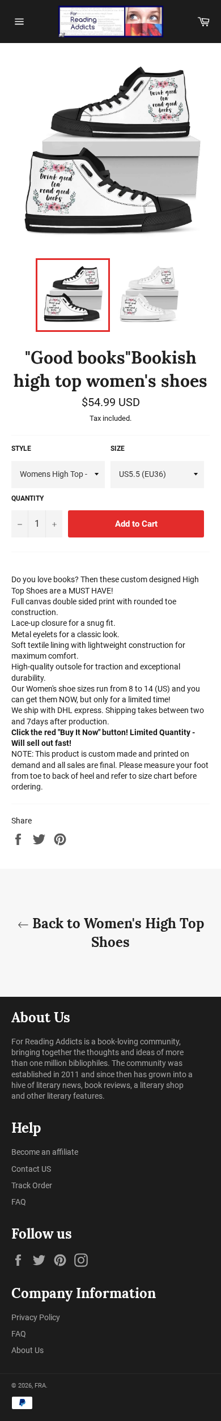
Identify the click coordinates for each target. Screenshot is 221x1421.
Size (117, 449)
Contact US (31, 1169)
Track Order (31, 1185)
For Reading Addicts (46, 1041)
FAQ (18, 1201)
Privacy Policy (35, 1317)
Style (21, 449)
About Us (27, 1350)
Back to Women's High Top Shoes (116, 933)
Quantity (27, 498)
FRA (40, 1385)
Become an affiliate (44, 1152)
